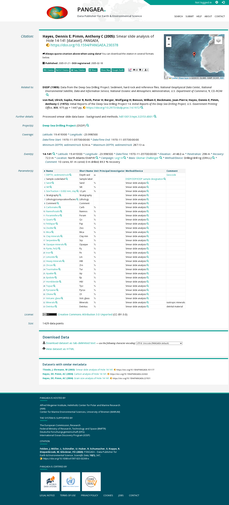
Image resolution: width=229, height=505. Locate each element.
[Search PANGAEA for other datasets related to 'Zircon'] (54, 265)
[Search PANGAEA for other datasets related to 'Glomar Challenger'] (160, 158)
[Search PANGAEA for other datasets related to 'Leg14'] (124, 158)
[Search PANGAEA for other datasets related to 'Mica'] (52, 232)
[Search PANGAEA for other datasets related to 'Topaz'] (54, 286)
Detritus (50, 306)
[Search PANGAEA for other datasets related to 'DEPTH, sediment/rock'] (70, 175)
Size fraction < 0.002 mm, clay (61, 191)
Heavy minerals (54, 261)
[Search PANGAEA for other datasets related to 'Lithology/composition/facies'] (77, 199)
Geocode (171, 174)
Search (178, 16)
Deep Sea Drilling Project (59, 125)
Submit (190, 16)
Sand (48, 182)
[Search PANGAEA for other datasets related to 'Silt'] (51, 187)
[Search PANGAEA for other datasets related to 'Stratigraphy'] (60, 195)
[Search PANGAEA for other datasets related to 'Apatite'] (55, 273)
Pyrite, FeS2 (52, 248)
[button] (194, 55)
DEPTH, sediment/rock (57, 174)
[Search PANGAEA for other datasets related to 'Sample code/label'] (67, 179)
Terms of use (68, 495)
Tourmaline (52, 269)
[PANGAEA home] (57, 9)
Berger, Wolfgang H (117, 100)
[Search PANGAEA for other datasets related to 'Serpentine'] (59, 240)
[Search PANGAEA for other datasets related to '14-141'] (53, 154)
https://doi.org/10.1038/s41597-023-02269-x (66, 458)
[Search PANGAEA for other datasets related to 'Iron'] (52, 253)
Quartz (49, 219)
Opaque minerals (55, 244)
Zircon (49, 265)
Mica (48, 232)
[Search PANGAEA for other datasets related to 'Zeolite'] (55, 228)
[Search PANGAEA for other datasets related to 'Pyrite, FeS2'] (59, 248)
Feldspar (50, 223)
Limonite (50, 256)
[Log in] (223, 2)
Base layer (184, 78)
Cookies (108, 495)
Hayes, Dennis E (57, 36)
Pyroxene (51, 290)
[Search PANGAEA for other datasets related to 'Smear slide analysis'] (148, 183)
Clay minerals (53, 236)
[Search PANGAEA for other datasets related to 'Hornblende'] (60, 281)
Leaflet (174, 78)
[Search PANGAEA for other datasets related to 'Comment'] (58, 203)
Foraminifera (52, 215)
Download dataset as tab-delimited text (71, 343)
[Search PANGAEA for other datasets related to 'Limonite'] (56, 257)
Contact (220, 16)
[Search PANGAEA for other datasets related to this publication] (47, 95)
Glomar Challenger (147, 158)
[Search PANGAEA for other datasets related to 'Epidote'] (56, 277)
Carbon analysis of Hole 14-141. (75, 373)
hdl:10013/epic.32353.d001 (136, 116)
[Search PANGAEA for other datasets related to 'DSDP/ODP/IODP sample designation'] (165, 179)
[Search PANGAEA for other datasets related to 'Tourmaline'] (59, 269)
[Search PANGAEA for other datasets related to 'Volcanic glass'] (62, 298)
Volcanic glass (53, 298)
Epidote (50, 277)
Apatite (49, 273)
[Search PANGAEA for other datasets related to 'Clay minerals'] (61, 236)
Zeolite (49, 228)
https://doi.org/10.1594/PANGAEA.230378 (84, 45)
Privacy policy (89, 495)
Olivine (49, 294)
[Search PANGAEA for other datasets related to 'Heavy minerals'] (63, 261)
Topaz (49, 285)
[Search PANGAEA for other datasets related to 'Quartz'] (55, 219)
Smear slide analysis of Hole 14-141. (78, 369)
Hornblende (52, 281)
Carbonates (52, 207)
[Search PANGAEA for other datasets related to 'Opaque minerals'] (65, 244)
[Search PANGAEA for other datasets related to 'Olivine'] (55, 294)
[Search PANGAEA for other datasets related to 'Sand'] (53, 183)
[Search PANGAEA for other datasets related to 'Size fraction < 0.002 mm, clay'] (77, 191)
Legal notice (47, 495)
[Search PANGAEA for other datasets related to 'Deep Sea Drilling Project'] (87, 125)
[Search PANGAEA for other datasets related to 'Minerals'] (56, 302)
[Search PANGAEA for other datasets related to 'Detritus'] (56, 306)
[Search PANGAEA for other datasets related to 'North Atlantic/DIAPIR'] (97, 158)
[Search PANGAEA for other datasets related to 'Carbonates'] (60, 207)
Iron (48, 252)
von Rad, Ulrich (52, 100)
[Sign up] (216, 2)
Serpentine (51, 240)
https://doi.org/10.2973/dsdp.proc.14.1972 (113, 107)
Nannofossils (52, 211)
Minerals (50, 302)
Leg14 (119, 158)
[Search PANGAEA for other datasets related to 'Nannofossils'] (61, 211)
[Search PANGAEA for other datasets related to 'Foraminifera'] (61, 215)
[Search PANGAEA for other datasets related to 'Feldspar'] (57, 224)
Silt (47, 187)
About (208, 16)
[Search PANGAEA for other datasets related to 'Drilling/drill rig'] (213, 158)
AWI (222, 78)
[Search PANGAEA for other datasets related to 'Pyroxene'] (57, 290)
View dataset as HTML (60, 349)
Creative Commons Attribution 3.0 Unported (85, 314)
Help (199, 16)
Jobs (121, 495)
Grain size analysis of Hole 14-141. (76, 378)
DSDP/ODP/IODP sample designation (144, 178)
